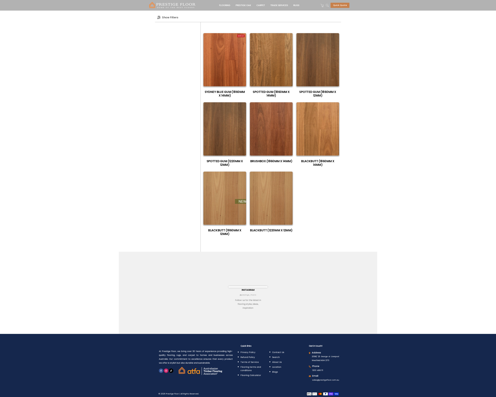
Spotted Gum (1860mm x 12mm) (317, 93)
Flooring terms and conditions (251, 369)
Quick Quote (340, 5)
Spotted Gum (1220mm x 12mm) (225, 163)
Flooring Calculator (251, 375)
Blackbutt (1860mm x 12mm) (224, 232)
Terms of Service (250, 362)
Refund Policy (248, 357)
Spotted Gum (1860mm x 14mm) (271, 93)
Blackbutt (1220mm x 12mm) (271, 230)
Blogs (275, 371)
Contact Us (278, 352)
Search (276, 357)
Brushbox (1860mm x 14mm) (271, 161)
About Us (277, 362)
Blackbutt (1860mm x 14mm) (317, 163)
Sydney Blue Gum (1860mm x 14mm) (225, 93)
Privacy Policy (248, 352)
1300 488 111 (317, 370)
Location (276, 367)
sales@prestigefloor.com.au (325, 380)
